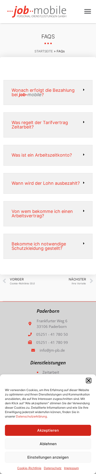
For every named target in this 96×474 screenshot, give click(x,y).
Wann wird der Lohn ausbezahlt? (46, 183)
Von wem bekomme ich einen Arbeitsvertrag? (42, 213)
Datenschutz (53, 468)
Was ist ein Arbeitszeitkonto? (42, 155)
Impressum (71, 468)
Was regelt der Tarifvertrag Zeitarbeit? (40, 124)
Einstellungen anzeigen (48, 457)
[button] (88, 380)
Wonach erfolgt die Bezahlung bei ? (43, 92)
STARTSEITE (43, 51)
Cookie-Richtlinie (29, 468)
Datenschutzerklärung (31, 416)
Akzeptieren (48, 430)
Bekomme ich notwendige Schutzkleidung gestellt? (39, 246)
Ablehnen (48, 443)
